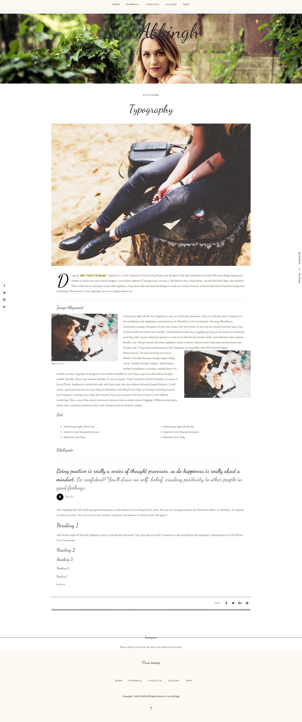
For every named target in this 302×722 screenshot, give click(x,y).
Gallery (171, 4)
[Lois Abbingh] (151, 663)
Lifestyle (152, 4)
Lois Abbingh (151, 31)
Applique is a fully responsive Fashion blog (132, 275)
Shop (186, 4)
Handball (133, 4)
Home (116, 4)
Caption (60, 363)
